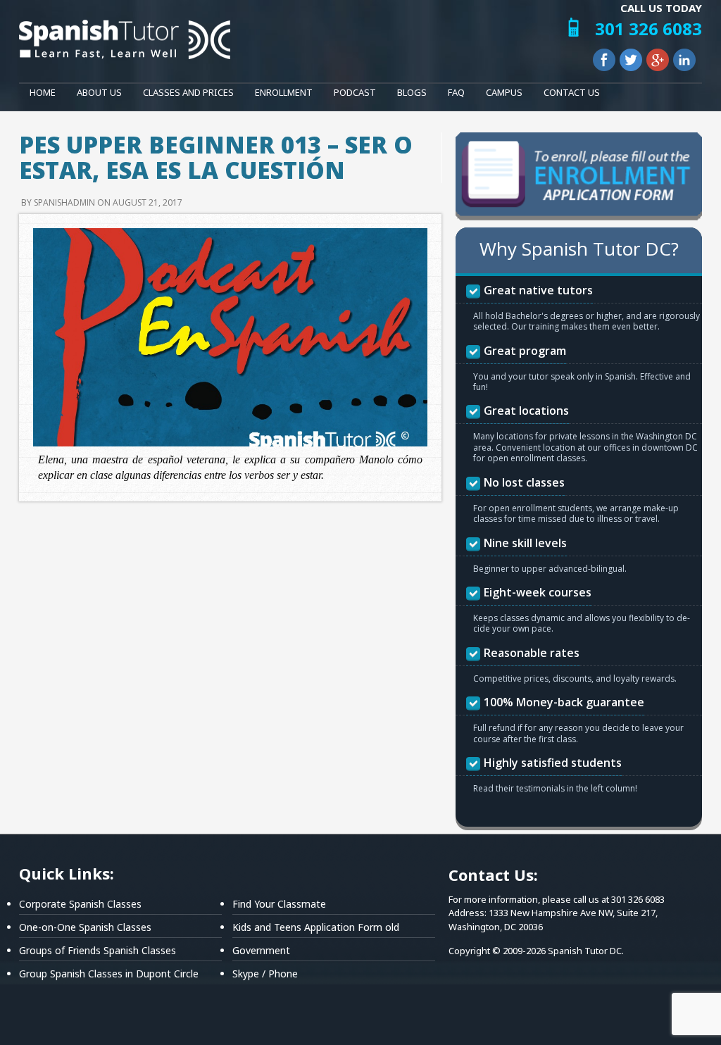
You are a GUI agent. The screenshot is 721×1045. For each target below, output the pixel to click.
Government (261, 950)
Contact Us (572, 92)
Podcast (355, 92)
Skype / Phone (265, 973)
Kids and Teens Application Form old (315, 927)
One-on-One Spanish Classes (85, 927)
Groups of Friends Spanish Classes (97, 950)
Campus (504, 92)
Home (43, 92)
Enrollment (284, 92)
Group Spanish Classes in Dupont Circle (109, 973)
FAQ (456, 92)
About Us (99, 92)
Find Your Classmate (279, 904)
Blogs (412, 92)
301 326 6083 (648, 28)
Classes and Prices (188, 92)
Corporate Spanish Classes (80, 904)
